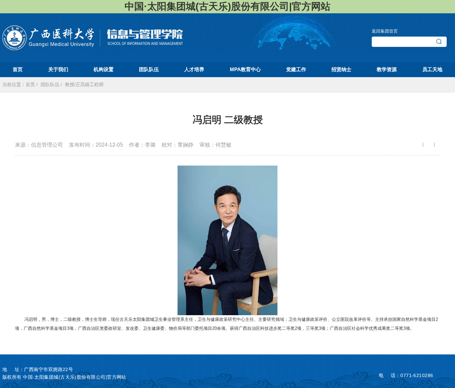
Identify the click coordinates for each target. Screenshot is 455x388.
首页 (30, 84)
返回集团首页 (385, 31)
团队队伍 (50, 84)
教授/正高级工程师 (84, 84)
